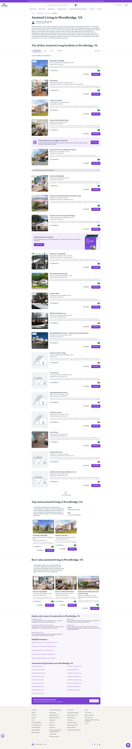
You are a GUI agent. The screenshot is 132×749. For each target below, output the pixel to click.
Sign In (126, 5)
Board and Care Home (37, 632)
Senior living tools (71, 717)
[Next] (99, 536)
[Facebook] (92, 744)
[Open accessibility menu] (2, 735)
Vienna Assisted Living (37, 686)
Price (51, 50)
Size (45, 50)
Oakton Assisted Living (38, 679)
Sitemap (45, 744)
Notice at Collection (89, 715)
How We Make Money (36, 722)
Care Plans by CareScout (72, 712)
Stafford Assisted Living (38, 689)
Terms (86, 723)
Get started (94, 700)
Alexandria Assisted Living (74, 676)
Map (98, 50)
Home (33, 13)
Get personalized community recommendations (43, 170)
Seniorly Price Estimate (54, 29)
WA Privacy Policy (89, 717)
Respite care (52, 725)
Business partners (36, 732)
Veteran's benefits (71, 727)
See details (86, 74)
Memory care (52, 720)
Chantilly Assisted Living (73, 689)
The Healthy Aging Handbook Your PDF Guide (43, 658)
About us (34, 712)
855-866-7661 (118, 5)
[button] (76, 5)
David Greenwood (43, 38)
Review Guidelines (36, 727)
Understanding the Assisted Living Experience (43, 654)
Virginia (47, 13)
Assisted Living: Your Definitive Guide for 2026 (43, 646)
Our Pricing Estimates (36, 725)
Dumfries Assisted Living (38, 669)
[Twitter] (97, 744)
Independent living (53, 715)
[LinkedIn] (99, 744)
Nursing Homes (51, 9)
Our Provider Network (72, 722)
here (103, 1)
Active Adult (52, 727)
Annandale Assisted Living (74, 673)
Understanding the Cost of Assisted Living (42, 650)
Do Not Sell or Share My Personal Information (92, 720)
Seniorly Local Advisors (72, 725)
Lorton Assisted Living (37, 666)
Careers (33, 717)
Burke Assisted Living (72, 669)
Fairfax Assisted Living (37, 676)
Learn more (39, 244)
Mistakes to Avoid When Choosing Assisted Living (44, 642)
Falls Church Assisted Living (74, 679)
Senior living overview (54, 736)
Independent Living (61, 9)
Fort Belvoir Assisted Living (74, 666)
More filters (59, 50)
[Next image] (46, 68)
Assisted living (52, 712)
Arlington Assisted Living (73, 686)
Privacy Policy (88, 712)
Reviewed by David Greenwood (44, 21)
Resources (92, 9)
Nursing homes (52, 734)
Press (33, 720)
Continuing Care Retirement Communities (42, 625)
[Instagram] (94, 744)
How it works (70, 720)
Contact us (34, 715)
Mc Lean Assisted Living (38, 693)
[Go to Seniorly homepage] (33, 744)
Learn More (95, 142)
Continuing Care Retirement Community (78, 9)
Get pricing (96, 74)
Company (99, 9)
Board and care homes (54, 717)
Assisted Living (32, 9)
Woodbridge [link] (54, 13)
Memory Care (42, 9)
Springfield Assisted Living (38, 673)
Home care (51, 722)
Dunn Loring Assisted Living (74, 683)
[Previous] (33, 536)
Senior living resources (72, 715)
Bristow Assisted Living (38, 683)
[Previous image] (33, 68)
